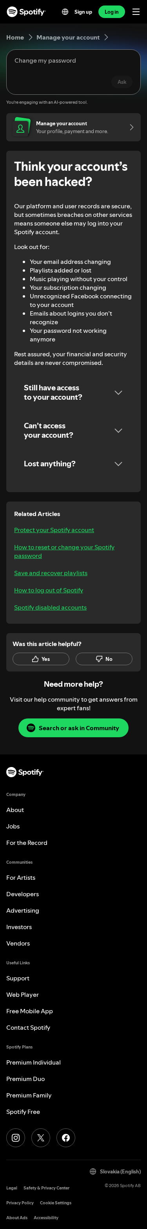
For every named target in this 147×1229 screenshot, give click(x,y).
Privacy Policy (20, 1203)
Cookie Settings (55, 1203)
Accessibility (46, 1218)
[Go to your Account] (128, 127)
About (15, 809)
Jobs (13, 826)
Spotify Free (23, 1111)
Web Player (22, 994)
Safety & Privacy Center (46, 1188)
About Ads (16, 1218)
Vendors (18, 943)
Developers (22, 894)
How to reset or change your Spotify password (64, 551)
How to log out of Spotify (48, 590)
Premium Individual (33, 1062)
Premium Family (29, 1095)
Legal (11, 1188)
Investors (19, 926)
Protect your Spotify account (54, 529)
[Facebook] (65, 1137)
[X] (40, 1137)
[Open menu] (136, 11)
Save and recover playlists (50, 572)
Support (17, 978)
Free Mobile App (29, 1011)
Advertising (22, 910)
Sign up (83, 11)
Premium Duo (25, 1078)
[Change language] (65, 11)
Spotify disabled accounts (50, 607)
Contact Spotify (28, 1027)
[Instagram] (15, 1137)
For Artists (20, 877)
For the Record (26, 842)
